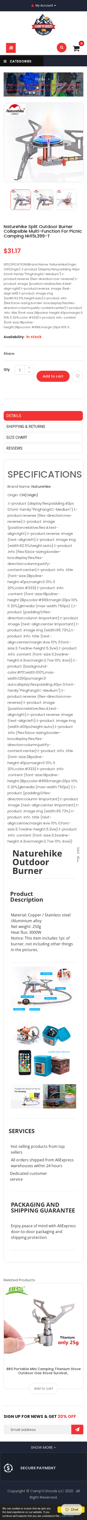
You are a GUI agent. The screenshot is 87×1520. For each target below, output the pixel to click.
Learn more (67, 1516)
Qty (7, 369)
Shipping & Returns (25, 426)
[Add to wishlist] (77, 376)
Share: (9, 353)
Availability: (14, 337)
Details (13, 415)
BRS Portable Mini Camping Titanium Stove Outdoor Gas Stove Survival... (44, 1371)
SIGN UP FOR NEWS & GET (40, 1416)
